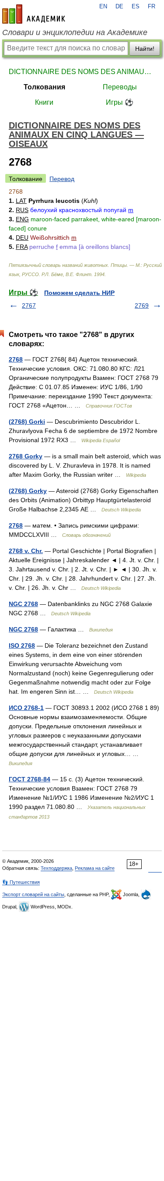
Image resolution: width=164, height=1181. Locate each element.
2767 (29, 305)
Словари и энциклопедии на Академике (74, 32)
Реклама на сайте (95, 868)
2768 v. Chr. (26, 550)
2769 (142, 305)
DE (119, 7)
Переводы (120, 87)
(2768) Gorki (27, 421)
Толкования (44, 87)
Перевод (61, 178)
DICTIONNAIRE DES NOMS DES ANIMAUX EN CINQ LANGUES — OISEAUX (82, 71)
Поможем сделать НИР (79, 292)
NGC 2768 (23, 603)
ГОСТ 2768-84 (29, 779)
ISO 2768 (22, 645)
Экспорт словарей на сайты (33, 894)
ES (136, 7)
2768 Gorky (25, 456)
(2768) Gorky (28, 490)
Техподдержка (56, 868)
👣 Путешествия (21, 882)
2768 (16, 359)
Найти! (144, 48)
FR (151, 7)
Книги (44, 102)
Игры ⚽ (119, 102)
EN (103, 7)
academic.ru (33, 14)
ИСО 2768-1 (26, 707)
